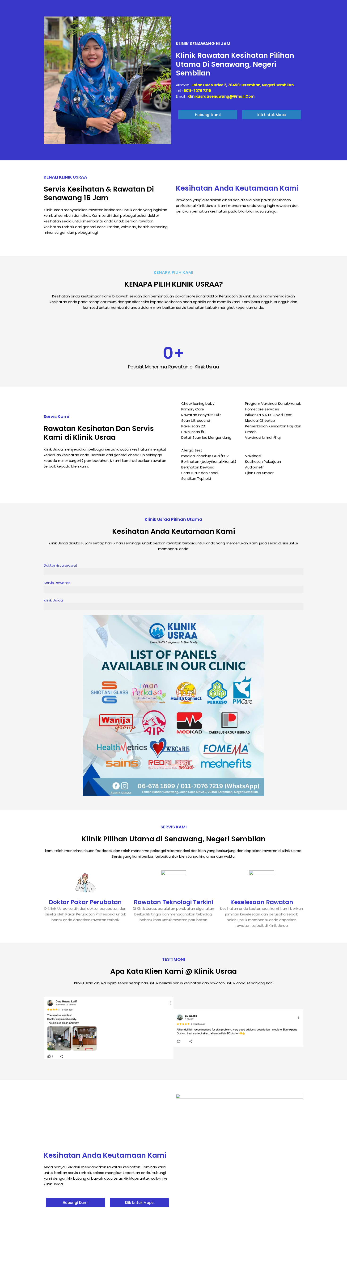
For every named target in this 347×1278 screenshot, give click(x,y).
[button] (48, 1028)
